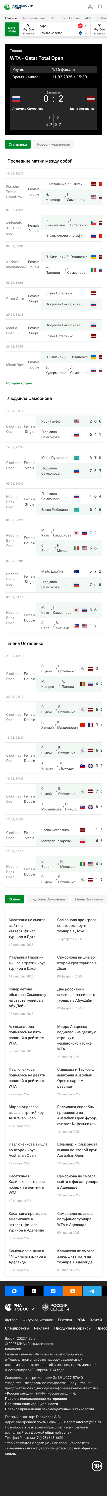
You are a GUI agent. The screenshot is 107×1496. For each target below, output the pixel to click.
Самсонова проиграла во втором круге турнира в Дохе (76, 925)
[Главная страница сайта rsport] (30, 7)
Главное (11, 18)
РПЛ (53, 18)
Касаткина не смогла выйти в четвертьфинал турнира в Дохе (27, 928)
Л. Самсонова (57, 236)
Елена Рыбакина (54, 510)
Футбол (11, 1320)
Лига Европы (70, 18)
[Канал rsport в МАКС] (14, 1291)
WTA (15, 58)
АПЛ (88, 18)
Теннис (16, 51)
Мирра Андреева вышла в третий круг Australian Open (27, 1112)
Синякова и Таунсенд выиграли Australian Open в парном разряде (76, 1078)
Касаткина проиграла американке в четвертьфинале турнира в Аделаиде (28, 1222)
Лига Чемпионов (34, 18)
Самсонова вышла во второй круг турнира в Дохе (77, 963)
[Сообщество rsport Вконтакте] (53, 1291)
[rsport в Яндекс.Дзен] (33, 1291)
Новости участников (53, 144)
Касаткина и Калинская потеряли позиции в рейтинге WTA (27, 1184)
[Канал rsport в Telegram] (92, 1291)
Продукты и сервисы (72, 1328)
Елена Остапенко (82, 108)
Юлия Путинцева (54, 458)
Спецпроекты (17, 1328)
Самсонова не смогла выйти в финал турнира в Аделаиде (77, 1182)
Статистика (18, 144)
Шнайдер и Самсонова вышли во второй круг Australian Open (77, 1150)
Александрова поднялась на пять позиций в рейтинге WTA (26, 1035)
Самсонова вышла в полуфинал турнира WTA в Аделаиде (75, 1219)
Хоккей (96, 1320)
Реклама (41, 1328)
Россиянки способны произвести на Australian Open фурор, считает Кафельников (77, 1115)
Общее (14, 899)
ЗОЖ (81, 1320)
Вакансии (13, 1349)
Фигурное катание (37, 1320)
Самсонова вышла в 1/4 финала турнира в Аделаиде (27, 1256)
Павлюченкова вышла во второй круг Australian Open (28, 1150)
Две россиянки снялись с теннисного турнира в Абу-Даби (76, 995)
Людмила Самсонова (28, 108)
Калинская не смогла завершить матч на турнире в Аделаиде (75, 1256)
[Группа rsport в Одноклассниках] (72, 1291)
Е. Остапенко (56, 184)
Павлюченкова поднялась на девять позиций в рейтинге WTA (27, 1078)
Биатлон (65, 1320)
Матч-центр (12, 29)
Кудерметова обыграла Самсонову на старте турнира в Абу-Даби (27, 997)
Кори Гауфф (50, 421)
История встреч (19, 383)
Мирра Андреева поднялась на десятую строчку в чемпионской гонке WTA (76, 1037)
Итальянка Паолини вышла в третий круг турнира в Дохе (27, 963)
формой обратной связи (51, 1432)
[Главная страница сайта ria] (5, 7)
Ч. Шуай (76, 184)
